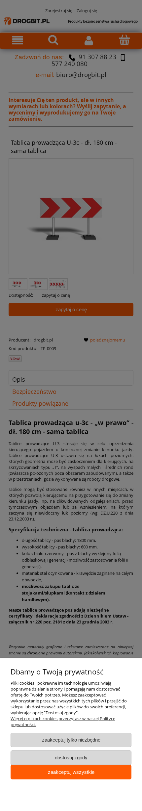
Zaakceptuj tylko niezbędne (71, 740)
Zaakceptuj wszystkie (71, 772)
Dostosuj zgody (71, 757)
